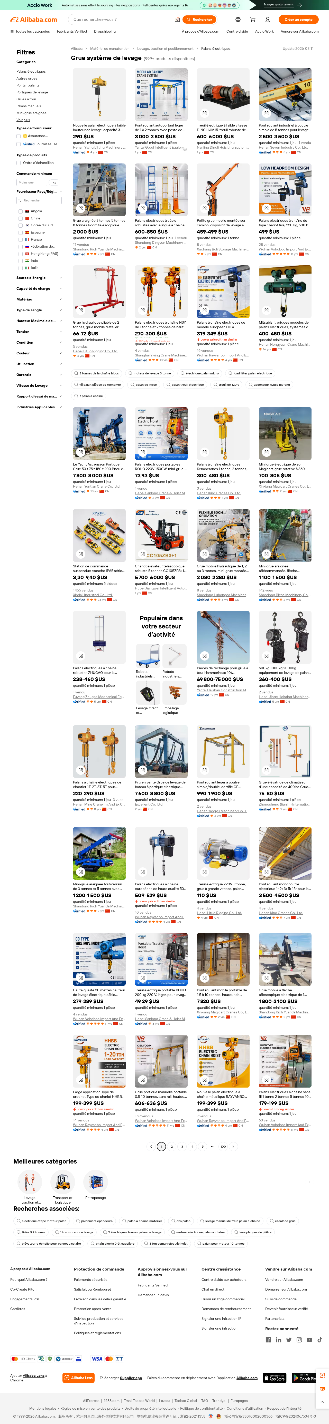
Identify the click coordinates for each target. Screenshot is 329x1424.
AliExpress (91, 1401)
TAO (204, 1401)
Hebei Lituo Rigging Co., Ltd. (95, 351)
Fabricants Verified (153, 1285)
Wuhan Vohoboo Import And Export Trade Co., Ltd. (285, 249)
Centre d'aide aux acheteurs (224, 1279)
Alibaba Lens (33, 1375)
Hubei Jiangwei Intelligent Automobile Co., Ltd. (161, 588)
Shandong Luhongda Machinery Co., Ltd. (223, 595)
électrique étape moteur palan (44, 1221)
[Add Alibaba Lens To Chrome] (78, 1378)
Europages (239, 1401)
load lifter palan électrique (253, 373)
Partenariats (275, 1318)
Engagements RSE (25, 1299)
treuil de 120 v (229, 384)
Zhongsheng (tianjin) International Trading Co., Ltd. (285, 804)
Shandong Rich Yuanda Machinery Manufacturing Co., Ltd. (99, 249)
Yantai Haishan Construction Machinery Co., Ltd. (223, 690)
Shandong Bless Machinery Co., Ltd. (285, 595)
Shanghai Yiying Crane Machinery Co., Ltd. (161, 355)
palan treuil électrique (188, 384)
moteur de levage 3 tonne (152, 373)
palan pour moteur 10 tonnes (223, 1243)
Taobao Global (186, 1401)
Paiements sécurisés (90, 1279)
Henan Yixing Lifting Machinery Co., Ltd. (99, 147)
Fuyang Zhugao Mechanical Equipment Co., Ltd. (99, 697)
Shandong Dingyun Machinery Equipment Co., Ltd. (161, 242)
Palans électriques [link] (216, 48)
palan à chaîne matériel (144, 1221)
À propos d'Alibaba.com (30, 1269)
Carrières (17, 1309)
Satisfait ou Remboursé (92, 1289)
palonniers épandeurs (97, 1221)
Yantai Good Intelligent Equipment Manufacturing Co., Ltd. (161, 147)
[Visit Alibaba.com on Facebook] (268, 1340)
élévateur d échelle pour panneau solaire (51, 1243)
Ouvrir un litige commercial (223, 1299)
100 (223, 1146)
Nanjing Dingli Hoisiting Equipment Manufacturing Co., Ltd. (223, 147)
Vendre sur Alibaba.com (284, 1279)
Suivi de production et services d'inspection (98, 1320)
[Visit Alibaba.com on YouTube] (309, 1340)
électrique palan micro (202, 373)
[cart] (254, 20)
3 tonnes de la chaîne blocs (99, 373)
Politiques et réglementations (97, 1333)
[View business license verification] (210, 1416)
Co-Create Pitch (23, 1289)
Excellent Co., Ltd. (149, 804)
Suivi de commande (281, 1299)
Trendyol (219, 1401)
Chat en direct (213, 1289)
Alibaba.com (247, 1378)
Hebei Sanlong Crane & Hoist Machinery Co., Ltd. (161, 493)
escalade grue (285, 1221)
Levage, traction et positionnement (165, 48)
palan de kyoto (146, 384)
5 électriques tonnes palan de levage (134, 1232)
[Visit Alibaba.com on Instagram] (299, 1340)
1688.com (112, 1401)
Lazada (164, 1401)
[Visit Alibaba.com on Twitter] (289, 1340)
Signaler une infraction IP (222, 1318)
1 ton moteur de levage (76, 1232)
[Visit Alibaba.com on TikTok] (320, 1340)
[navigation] (39, 598)
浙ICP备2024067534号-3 (296, 1416)
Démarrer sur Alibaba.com (286, 1289)
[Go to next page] (233, 1146)
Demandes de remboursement (226, 1309)
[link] (322, 1375)
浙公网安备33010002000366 (248, 1416)
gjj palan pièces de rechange (100, 384)
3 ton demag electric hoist (168, 1243)
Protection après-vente (93, 1309)
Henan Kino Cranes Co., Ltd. (219, 493)
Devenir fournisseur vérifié (286, 1309)
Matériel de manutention (110, 48)
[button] (177, 19)
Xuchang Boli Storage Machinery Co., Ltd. (223, 249)
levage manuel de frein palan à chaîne (232, 1221)
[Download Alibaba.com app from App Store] (275, 1378)
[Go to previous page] (151, 1146)
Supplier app (131, 1378)
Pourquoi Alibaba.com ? (29, 1279)
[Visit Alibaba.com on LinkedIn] (279, 1340)
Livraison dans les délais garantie (100, 1299)
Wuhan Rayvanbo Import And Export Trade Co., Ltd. (223, 355)
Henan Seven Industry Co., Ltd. (283, 147)
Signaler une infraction (219, 1328)
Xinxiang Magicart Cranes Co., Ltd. (285, 486)
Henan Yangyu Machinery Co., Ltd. (223, 811)
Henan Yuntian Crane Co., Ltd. (96, 486)
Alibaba (77, 48)
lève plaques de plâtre (255, 1232)
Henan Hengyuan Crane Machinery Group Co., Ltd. (285, 344)
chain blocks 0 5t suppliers (115, 1243)
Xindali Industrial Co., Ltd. (93, 595)
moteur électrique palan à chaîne (200, 1232)
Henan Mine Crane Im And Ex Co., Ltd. (99, 804)
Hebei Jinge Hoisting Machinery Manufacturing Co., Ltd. (285, 697)
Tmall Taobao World (139, 1401)
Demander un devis (153, 1295)
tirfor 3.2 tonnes (33, 1232)
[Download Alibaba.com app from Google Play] (305, 1378)
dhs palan (183, 1221)
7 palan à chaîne (91, 396)
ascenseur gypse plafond (272, 384)
